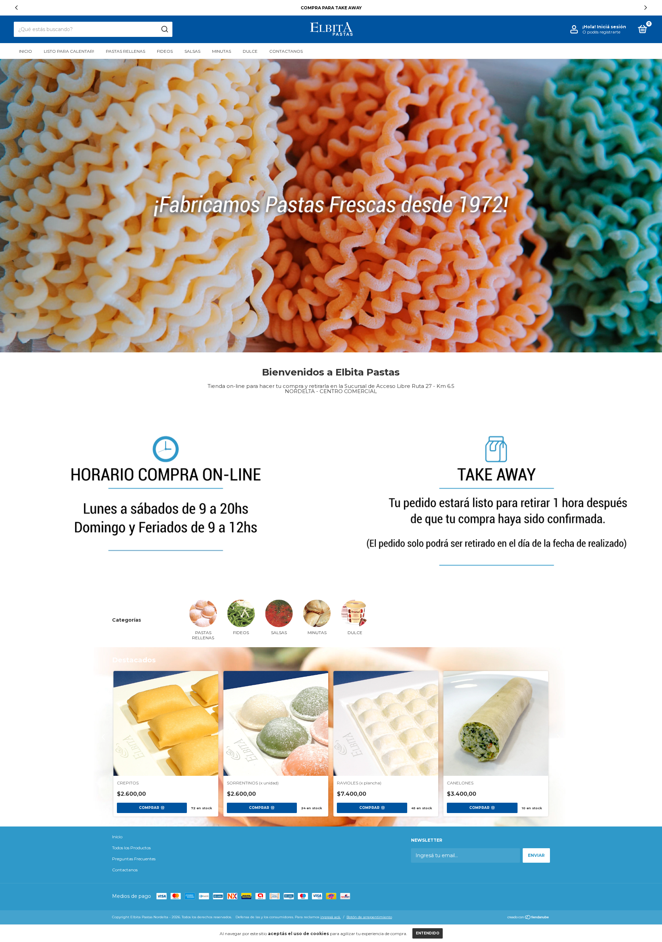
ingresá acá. (330, 917)
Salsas (192, 51)
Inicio (25, 51)
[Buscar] (164, 29)
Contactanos (286, 51)
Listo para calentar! (69, 51)
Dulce (250, 51)
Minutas (221, 51)
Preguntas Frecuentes (134, 859)
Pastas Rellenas (125, 51)
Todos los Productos (131, 848)
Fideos (165, 51)
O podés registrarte (601, 31)
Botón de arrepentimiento (369, 917)
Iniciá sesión (611, 26)
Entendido (427, 933)
